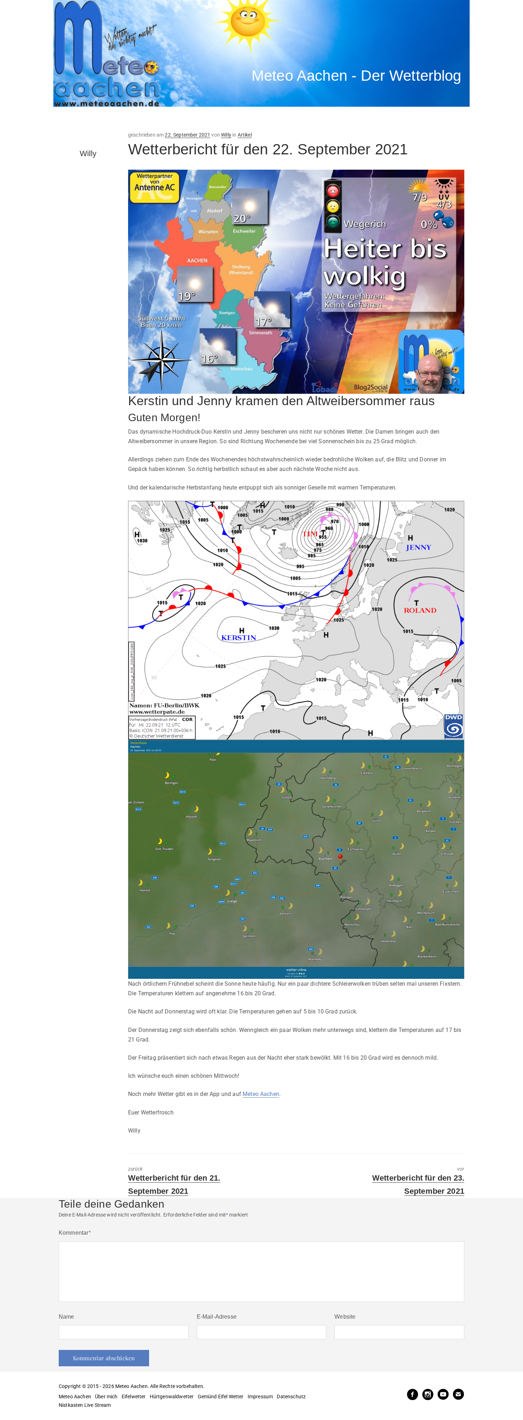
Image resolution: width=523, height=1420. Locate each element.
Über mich (106, 1396)
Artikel (245, 135)
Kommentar (75, 1233)
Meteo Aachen (261, 1094)
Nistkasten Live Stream (85, 1405)
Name (66, 1317)
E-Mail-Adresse (217, 1317)
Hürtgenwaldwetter (172, 1396)
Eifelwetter (134, 1396)
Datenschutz (291, 1396)
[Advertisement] (185, 119)
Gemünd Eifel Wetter (221, 1396)
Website (344, 1317)
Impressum (260, 1396)
